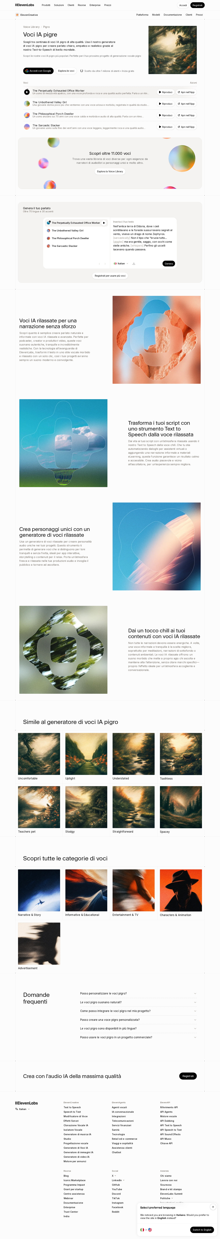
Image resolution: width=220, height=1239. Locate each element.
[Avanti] (105, 264)
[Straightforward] (133, 810)
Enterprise (69, 1207)
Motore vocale (168, 1116)
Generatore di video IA (76, 1156)
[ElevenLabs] (24, 5)
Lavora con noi (168, 1180)
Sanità (115, 1129)
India (66, 1216)
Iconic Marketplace (75, 1180)
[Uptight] (86, 756)
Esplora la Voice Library (110, 171)
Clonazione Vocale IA (76, 1125)
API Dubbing (167, 1120)
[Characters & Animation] (181, 893)
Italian (22, 1109)
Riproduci (167, 92)
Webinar (68, 1198)
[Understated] (133, 756)
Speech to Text (72, 1111)
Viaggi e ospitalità (122, 1143)
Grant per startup (73, 1189)
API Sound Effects (170, 1134)
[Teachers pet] (39, 810)
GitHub (116, 1184)
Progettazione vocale (76, 1143)
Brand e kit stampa (171, 1189)
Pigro (46, 27)
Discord (116, 1193)
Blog (66, 1175)
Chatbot (116, 1152)
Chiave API (166, 1143)
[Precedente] (99, 264)
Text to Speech (72, 1107)
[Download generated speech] (134, 263)
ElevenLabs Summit (171, 1193)
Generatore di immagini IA (78, 1152)
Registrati (197, 5)
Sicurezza (166, 1184)
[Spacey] (181, 810)
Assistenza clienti (122, 1147)
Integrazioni (119, 1116)
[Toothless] (181, 756)
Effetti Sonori (71, 1120)
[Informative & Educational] (86, 893)
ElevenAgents (119, 1102)
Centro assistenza (74, 1193)
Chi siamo (166, 1175)
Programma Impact (74, 1184)
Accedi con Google (40, 70)
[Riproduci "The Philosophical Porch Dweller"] (110, 115)
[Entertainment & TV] (133, 893)
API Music (165, 1138)
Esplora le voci (66, 70)
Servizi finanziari (121, 1125)
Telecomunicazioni (123, 1120)
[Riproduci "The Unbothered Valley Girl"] (110, 103)
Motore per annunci (75, 1161)
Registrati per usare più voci (110, 275)
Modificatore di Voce (76, 1116)
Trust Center (71, 1211)
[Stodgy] (86, 810)
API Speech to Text (171, 1129)
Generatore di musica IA (77, 1134)
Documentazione (73, 1202)
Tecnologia (118, 1134)
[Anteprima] (104, 223)
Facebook (117, 1207)
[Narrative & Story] (39, 893)
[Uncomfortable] (39, 756)
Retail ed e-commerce (124, 1138)
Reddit (115, 1211)
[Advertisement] (39, 946)
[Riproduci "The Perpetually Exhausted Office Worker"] (110, 92)
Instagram (117, 1202)
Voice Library (31, 27)
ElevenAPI (165, 1102)
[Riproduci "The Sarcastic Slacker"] (110, 126)
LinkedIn (117, 1180)
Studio (67, 1138)
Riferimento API (169, 1107)
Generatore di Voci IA (76, 1147)
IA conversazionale (123, 1111)
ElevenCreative (71, 1102)
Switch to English (202, 1229)
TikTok (116, 1198)
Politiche (165, 1198)
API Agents (166, 1111)
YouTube (117, 1189)
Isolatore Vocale (73, 1129)
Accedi (183, 5)
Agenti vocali (119, 1107)
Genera (169, 263)
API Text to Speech (171, 1125)
